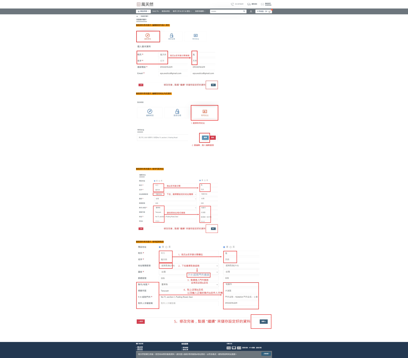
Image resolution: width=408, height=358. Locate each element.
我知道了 (266, 354)
